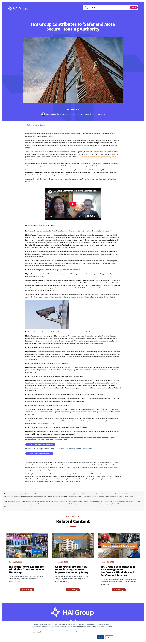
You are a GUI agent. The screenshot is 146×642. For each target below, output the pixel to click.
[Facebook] (75, 620)
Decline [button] (109, 637)
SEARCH (133, 7)
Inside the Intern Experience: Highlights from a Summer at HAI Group (26, 569)
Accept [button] (100, 637)
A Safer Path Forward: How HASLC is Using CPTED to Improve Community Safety (71, 569)
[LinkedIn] (71, 620)
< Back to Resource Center (35, 125)
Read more (26, 589)
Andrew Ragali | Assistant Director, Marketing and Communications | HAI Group (75, 114)
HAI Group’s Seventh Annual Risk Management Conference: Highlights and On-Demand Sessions (118, 571)
